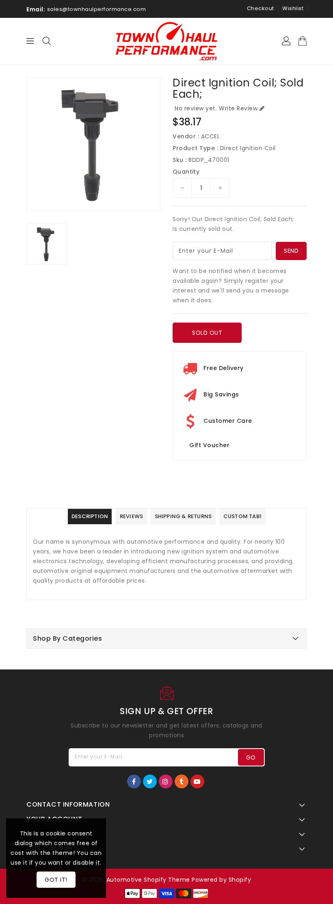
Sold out (207, 333)
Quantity (186, 171)
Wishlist (292, 8)
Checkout (260, 8)
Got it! (56, 880)
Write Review (238, 108)
